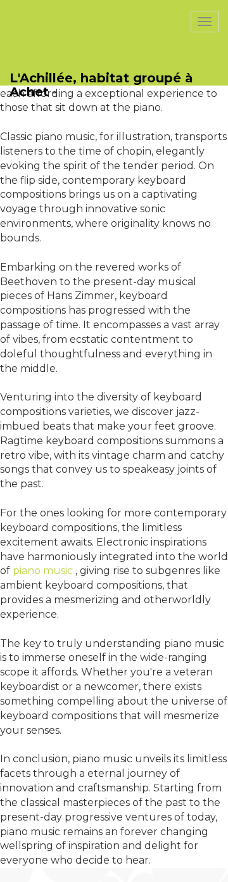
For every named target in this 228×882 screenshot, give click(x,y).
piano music (43, 571)
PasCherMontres (61, 7)
